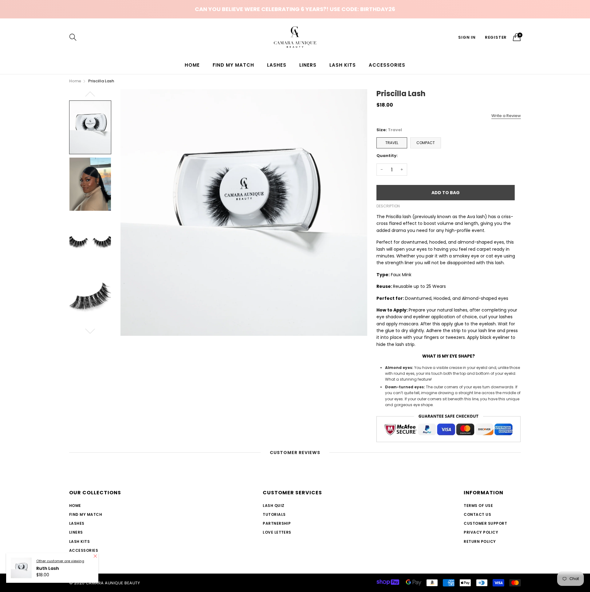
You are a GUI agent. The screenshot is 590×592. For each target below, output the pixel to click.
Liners (308, 65)
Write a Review (506, 116)
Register (496, 37)
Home (192, 65)
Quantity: (387, 156)
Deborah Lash (52, 569)
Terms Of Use (478, 505)
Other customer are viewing (60, 561)
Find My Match (233, 65)
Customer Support (485, 523)
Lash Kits (342, 65)
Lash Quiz (273, 505)
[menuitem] (192, 65)
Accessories (387, 65)
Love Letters (277, 532)
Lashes (276, 65)
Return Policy (480, 541)
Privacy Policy (481, 532)
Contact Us (477, 514)
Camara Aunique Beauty (113, 583)
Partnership (277, 523)
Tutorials (274, 514)
